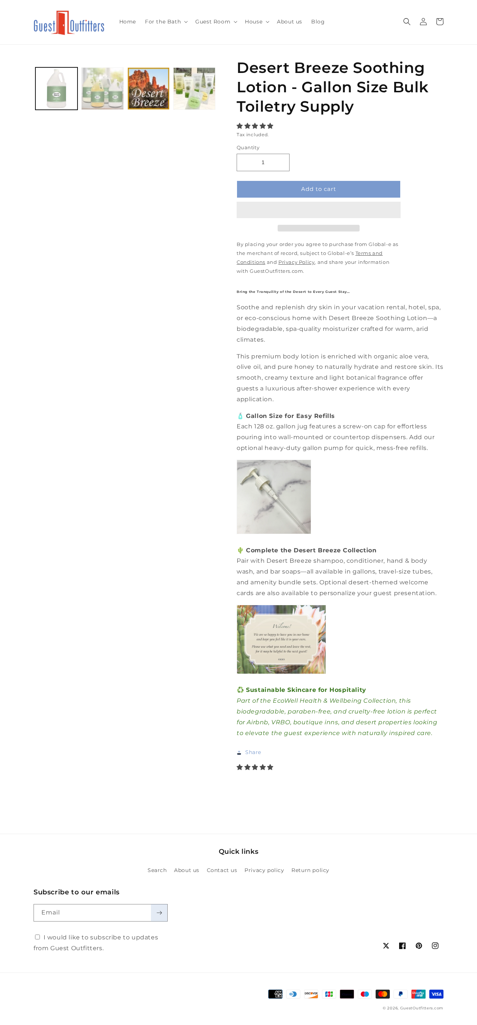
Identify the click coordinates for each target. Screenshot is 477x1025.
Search (157, 870)
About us (186, 870)
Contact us (222, 870)
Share (253, 752)
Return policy (310, 870)
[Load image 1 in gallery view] (56, 88)
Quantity (248, 147)
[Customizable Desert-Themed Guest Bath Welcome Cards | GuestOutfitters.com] (281, 673)
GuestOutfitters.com (421, 1008)
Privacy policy (264, 870)
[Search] (407, 21)
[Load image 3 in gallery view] (148, 88)
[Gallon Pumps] (274, 533)
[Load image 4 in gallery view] (194, 88)
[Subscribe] (159, 913)
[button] (256, 126)
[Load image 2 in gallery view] (102, 88)
